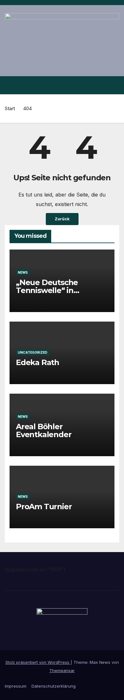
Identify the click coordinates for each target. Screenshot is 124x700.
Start (10, 108)
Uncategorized (32, 352)
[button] (103, 85)
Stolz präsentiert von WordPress (38, 662)
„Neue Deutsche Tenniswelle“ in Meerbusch (47, 290)
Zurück (62, 219)
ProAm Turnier (44, 506)
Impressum (15, 686)
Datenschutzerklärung (53, 686)
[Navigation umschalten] (114, 85)
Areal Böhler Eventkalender (43, 430)
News (23, 272)
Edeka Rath (37, 362)
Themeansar (62, 670)
